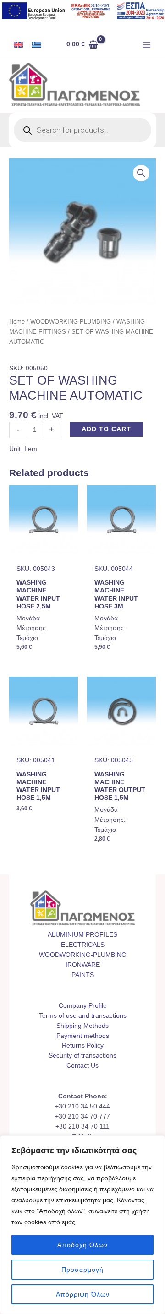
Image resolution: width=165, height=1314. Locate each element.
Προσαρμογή (82, 1269)
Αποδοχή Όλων (82, 1245)
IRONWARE (83, 964)
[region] (82, 1224)
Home (17, 322)
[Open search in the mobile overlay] (82, 130)
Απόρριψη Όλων (83, 1294)
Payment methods (82, 1035)
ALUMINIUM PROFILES (82, 934)
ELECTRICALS (82, 944)
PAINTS (83, 975)
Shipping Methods (82, 1025)
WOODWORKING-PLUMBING (70, 322)
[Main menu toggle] (147, 45)
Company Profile (83, 1005)
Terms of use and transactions (82, 1015)
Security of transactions (82, 1055)
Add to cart (106, 429)
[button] (141, 173)
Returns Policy (83, 1045)
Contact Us (82, 1065)
